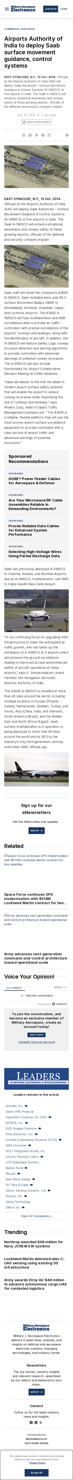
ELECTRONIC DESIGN (36, 1443)
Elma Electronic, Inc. (19, 1134)
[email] (49, 135)
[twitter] (36, 135)
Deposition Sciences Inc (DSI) (26, 1117)
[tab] (14, 987)
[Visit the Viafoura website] (59, 1003)
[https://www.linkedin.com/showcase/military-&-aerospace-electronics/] (36, 1422)
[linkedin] (30, 135)
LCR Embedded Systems (22, 1162)
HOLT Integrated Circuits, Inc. (26, 1151)
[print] (67, 135)
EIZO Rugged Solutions (21, 1128)
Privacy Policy (37, 1463)
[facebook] (24, 135)
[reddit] (43, 135)
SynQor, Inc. (14, 1196)
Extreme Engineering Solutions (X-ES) (31, 1139)
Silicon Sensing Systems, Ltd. (26, 1190)
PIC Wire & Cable (17, 1185)
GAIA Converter (16, 1145)
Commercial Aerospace (19, 29)
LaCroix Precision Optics (22, 1156)
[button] (7, 9)
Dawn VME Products (20, 1111)
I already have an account (36, 1042)
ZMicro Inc (13, 1207)
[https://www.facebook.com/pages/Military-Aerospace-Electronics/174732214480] (31, 1422)
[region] (36, 996)
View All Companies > (36, 1216)
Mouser (11, 1173)
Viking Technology (18, 1202)
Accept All (36, 1472)
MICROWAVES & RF (36, 1439)
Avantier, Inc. (14, 1106)
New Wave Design (18, 1179)
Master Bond (14, 1168)
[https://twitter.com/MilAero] (41, 1422)
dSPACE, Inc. (15, 1123)
